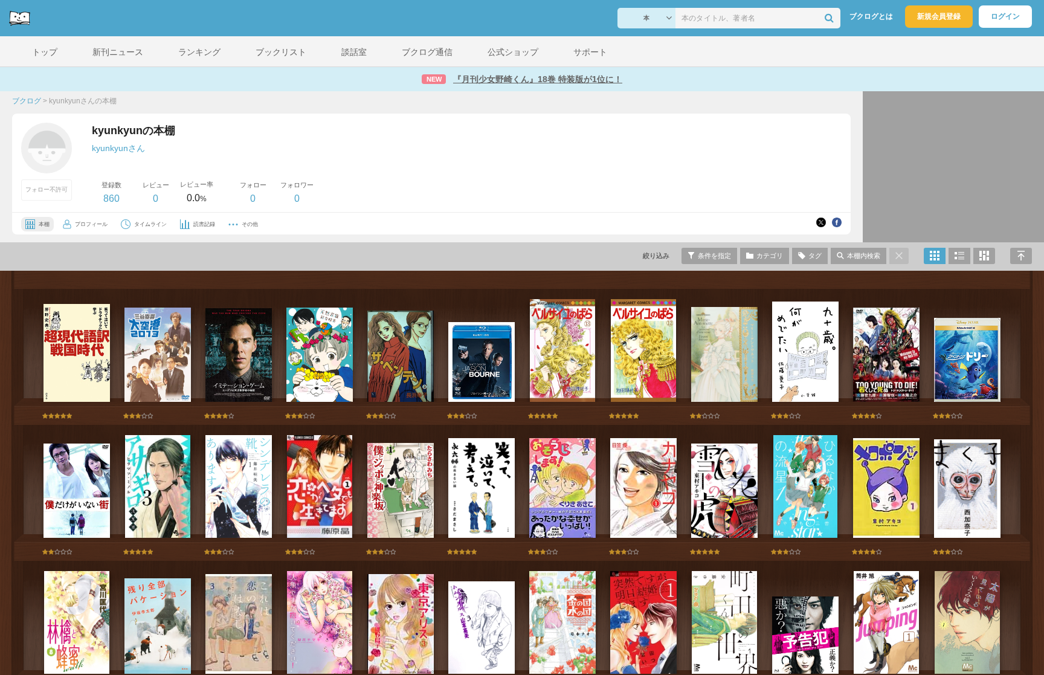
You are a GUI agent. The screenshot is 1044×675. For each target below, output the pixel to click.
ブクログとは (871, 16)
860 (111, 198)
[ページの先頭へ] (1021, 256)
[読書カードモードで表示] (984, 256)
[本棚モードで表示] (935, 256)
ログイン (1005, 16)
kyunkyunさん (118, 148)
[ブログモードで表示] (959, 256)
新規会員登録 (939, 16)
